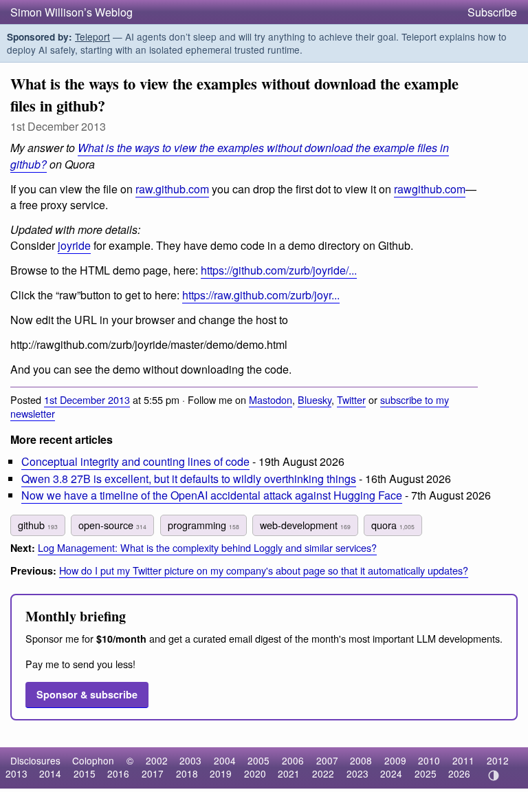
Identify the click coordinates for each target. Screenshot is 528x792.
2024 (391, 773)
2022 (323, 773)
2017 (153, 773)
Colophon (93, 760)
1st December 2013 (87, 399)
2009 (395, 760)
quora (393, 524)
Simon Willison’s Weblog (71, 12)
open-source (112, 524)
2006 (293, 760)
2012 (498, 760)
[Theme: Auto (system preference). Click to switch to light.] (493, 775)
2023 (357, 773)
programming (203, 524)
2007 (327, 760)
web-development (305, 524)
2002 (157, 760)
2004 (225, 760)
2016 (118, 773)
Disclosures (35, 760)
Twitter (351, 399)
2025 (426, 773)
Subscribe (492, 12)
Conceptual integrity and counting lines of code (135, 461)
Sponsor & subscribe (87, 694)
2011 (463, 760)
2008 (361, 760)
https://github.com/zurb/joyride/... (279, 270)
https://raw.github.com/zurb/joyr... (261, 295)
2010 (429, 760)
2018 (187, 773)
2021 (289, 773)
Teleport (92, 36)
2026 (459, 773)
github (38, 524)
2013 (17, 773)
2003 (190, 760)
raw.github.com (172, 189)
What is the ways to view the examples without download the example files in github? (229, 155)
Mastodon (270, 399)
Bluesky (314, 399)
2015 (85, 773)
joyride (74, 245)
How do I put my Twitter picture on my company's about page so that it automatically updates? (263, 570)
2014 (50, 773)
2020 (255, 773)
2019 (221, 773)
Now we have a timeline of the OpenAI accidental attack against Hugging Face (211, 495)
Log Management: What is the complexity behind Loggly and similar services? (207, 547)
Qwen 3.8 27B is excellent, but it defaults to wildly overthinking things (188, 478)
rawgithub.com (429, 189)
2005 (259, 760)
